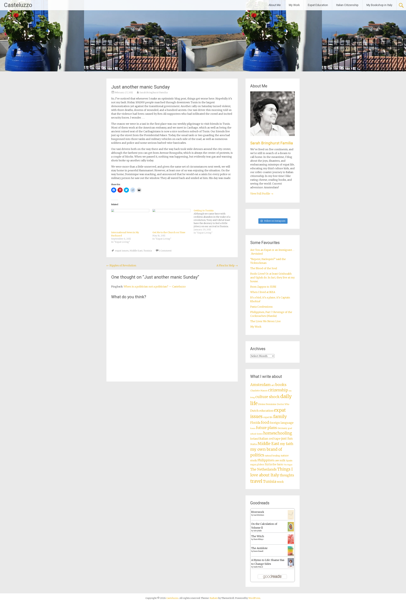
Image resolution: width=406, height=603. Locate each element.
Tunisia (148, 250)
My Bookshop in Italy (379, 5)
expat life (268, 417)
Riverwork (257, 512)
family (280, 416)
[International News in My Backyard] (130, 220)
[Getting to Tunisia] (214, 221)
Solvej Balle (257, 531)
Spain (289, 460)
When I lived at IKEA (262, 292)
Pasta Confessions (261, 306)
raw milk (280, 460)
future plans (266, 427)
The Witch (257, 536)
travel (256, 481)
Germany (282, 428)
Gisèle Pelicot (258, 567)
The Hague (288, 465)
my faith (286, 444)
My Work (294, 5)
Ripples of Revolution (121, 265)
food (265, 422)
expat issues (122, 250)
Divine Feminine (267, 404)
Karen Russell (258, 551)
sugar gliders (257, 464)
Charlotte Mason (258, 390)
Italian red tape (270, 438)
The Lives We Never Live (265, 321)
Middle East (136, 250)
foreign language (282, 423)
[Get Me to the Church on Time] (171, 220)
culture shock (267, 396)
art (273, 385)
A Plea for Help (227, 265)
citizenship (278, 390)
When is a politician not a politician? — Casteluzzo (155, 286)
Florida (255, 423)
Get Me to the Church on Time (168, 232)
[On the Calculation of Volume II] (291, 530)
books (280, 384)
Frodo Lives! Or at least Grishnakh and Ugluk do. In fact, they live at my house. (272, 277)
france (252, 428)
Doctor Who (283, 404)
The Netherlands (263, 469)
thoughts (287, 475)
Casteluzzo (18, 5)
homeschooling (277, 433)
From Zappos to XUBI (263, 286)
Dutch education (261, 410)
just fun (287, 438)
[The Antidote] (291, 554)
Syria (268, 464)
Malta (253, 444)
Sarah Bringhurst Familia (154, 92)
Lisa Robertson (258, 515)
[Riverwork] (291, 518)
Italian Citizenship (347, 5)
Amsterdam (260, 384)
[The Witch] (291, 542)
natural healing (272, 455)
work (280, 482)
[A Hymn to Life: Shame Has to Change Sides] (291, 566)
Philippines (266, 460)
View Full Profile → (261, 193)
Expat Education (318, 5)
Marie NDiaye (258, 539)
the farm (277, 464)
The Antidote (259, 548)
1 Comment (165, 250)
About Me (275, 5)
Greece (260, 434)
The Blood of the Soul (263, 268)
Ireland (254, 438)
